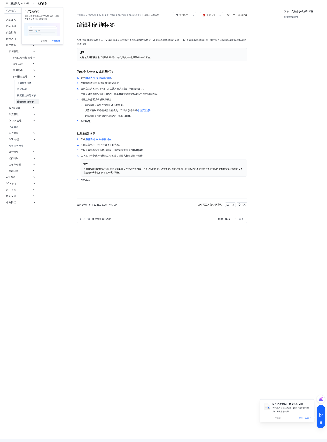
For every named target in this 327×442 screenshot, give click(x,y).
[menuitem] (21, 83)
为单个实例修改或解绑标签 (298, 11)
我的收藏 (242, 15)
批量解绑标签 (291, 16)
